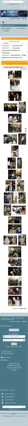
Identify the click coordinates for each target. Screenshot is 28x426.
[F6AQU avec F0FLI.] (15, 96)
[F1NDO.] (15, 151)
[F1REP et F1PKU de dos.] (15, 251)
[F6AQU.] (20, 185)
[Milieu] (26, 131)
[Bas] (26, 134)
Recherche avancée (14, 4)
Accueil (12, 318)
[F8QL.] (22, 239)
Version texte (9, 399)
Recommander (9, 396)
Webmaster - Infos (14, 390)
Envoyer (14, 344)
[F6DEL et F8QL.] (10, 239)
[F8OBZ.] (22, 197)
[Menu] (25, 7)
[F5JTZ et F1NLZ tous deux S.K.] (15, 290)
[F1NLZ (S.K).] (19, 163)
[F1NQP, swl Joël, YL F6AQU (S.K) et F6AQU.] (10, 107)
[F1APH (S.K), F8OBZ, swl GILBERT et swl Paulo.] (7, 210)
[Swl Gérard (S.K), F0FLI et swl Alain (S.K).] (15, 271)
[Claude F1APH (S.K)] (14, 84)
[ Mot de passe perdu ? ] (14, 346)
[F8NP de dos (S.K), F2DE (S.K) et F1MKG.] (22, 138)
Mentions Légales (10, 402)
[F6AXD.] (10, 197)
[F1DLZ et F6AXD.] (22, 107)
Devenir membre (14, 330)
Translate (6, 30)
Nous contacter (9, 394)
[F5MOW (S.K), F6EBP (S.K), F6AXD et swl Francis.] (15, 118)
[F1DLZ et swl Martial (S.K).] (10, 138)
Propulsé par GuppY (5, 413)
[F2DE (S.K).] (10, 185)
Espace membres (14, 326)
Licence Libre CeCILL (20, 416)
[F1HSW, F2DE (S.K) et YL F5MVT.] (19, 210)
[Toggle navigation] (3, 22)
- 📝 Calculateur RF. (16, 45)
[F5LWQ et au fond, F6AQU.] (15, 300)
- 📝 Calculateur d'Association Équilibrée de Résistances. (11, 50)
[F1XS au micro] (15, 174)
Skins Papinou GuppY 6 (8, 416)
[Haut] (26, 128)
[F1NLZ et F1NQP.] (15, 228)
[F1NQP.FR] (14, 13)
